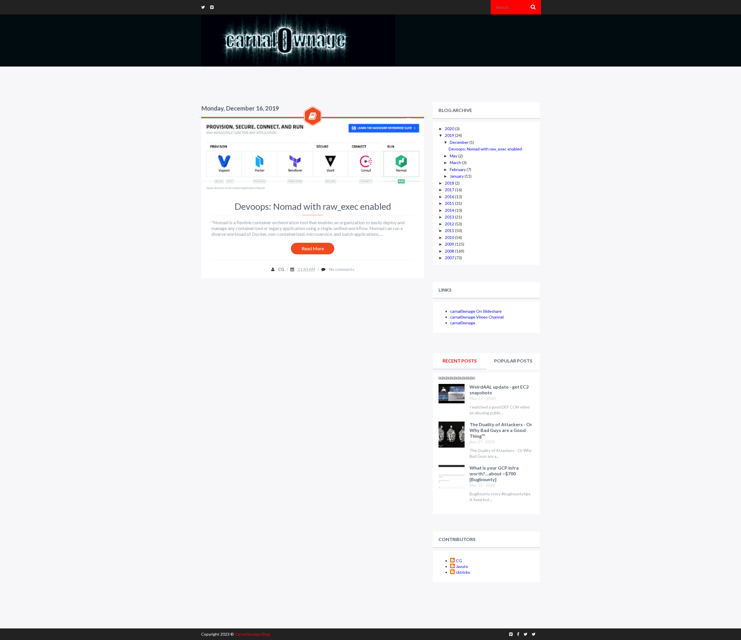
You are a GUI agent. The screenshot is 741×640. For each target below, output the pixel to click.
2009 (450, 244)
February (458, 169)
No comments (341, 269)
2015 (450, 203)
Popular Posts (513, 360)
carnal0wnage (462, 322)
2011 (450, 230)
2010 (450, 237)
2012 (450, 223)
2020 (450, 128)
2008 (450, 251)
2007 (450, 257)
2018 (450, 183)
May (454, 155)
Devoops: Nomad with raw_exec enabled (312, 206)
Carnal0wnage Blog (252, 634)
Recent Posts (460, 360)
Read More (313, 248)
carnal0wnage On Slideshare (476, 311)
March (456, 162)
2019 (450, 135)
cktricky (463, 572)
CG (459, 560)
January (457, 176)
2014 (450, 210)
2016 (450, 196)
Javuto (462, 566)
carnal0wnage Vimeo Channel (477, 317)
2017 (450, 189)
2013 (450, 216)
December (459, 142)
